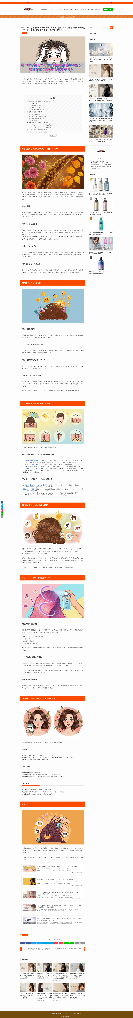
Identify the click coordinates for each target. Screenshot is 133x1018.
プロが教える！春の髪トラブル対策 (39, 123)
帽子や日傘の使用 (36, 114)
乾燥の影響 (34, 103)
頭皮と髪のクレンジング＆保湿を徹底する (42, 125)
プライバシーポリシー (57, 1013)
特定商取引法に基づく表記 (69, 1013)
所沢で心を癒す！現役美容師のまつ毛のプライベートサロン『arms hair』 (57, 867)
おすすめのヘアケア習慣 (38, 120)
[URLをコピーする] (80, 943)
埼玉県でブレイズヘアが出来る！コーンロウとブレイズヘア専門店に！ (56, 880)
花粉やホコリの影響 (36, 105)
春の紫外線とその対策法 (38, 109)
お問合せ (79, 1013)
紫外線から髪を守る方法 (35, 112)
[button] (25, 943)
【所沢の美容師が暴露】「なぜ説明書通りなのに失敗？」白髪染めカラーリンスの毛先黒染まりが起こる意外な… (59, 906)
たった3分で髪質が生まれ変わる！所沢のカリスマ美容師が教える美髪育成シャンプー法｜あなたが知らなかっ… (59, 893)
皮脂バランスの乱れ (36, 107)
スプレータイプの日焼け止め (39, 116)
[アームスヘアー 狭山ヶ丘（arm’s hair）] (28, 9)
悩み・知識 (24, 33)
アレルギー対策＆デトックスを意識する (41, 127)
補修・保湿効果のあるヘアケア (39, 118)
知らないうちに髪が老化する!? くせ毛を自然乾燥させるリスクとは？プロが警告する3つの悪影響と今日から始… (59, 919)
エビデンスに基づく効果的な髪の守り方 (40, 132)
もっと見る (52, 135)
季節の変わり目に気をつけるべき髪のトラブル (42, 101)
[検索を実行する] (111, 27)
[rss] (112, 3)
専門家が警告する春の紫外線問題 (38, 129)
